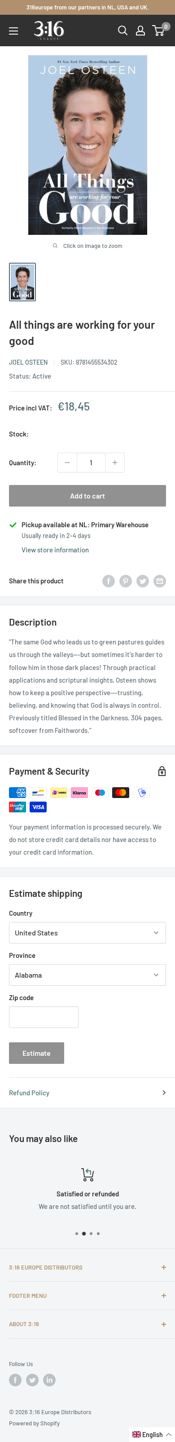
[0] (158, 30)
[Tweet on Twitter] (142, 580)
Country (20, 913)
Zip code (21, 997)
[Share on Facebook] (108, 580)
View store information (55, 550)
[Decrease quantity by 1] (67, 462)
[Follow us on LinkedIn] (49, 1380)
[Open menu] (13, 31)
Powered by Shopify (34, 1423)
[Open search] (123, 30)
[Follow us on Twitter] (32, 1380)
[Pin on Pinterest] (125, 580)
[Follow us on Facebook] (15, 1380)
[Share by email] (159, 580)
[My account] (140, 30)
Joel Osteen (28, 362)
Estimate (36, 1053)
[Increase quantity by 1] (114, 462)
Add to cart (87, 495)
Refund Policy (29, 1093)
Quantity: (22, 463)
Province (22, 955)
